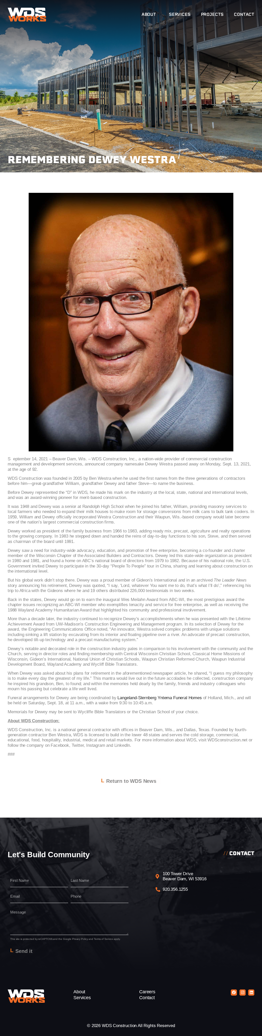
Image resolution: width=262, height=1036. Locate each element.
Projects (212, 15)
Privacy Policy (80, 939)
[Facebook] (234, 992)
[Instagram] (242, 992)
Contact (244, 15)
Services (180, 15)
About (148, 15)
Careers (147, 991)
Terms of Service (103, 939)
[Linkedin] (251, 992)
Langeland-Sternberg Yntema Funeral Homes (159, 697)
